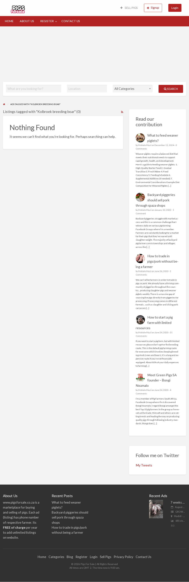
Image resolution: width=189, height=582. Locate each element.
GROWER (180, 511)
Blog (70, 557)
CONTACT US (70, 21)
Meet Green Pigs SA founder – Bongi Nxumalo (156, 380)
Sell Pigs (105, 557)
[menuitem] (129, 8)
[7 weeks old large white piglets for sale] (156, 509)
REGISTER (47, 21)
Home (42, 557)
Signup (155, 7)
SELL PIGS (131, 7)
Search (172, 88)
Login (174, 7)
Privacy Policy (123, 557)
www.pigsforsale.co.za (18, 502)
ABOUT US (27, 21)
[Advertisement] (94, 54)
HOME (9, 21)
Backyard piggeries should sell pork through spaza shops (155, 200)
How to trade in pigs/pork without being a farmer (157, 261)
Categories (56, 557)
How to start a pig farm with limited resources (154, 322)
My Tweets (144, 465)
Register (81, 557)
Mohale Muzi (144, 145)
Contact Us (143, 557)
